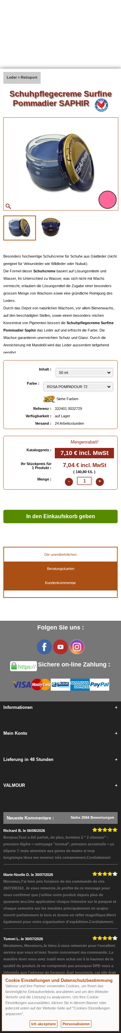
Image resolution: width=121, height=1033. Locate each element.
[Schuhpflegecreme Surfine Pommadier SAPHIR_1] (19, 228)
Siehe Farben (66, 399)
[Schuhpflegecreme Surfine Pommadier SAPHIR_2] (51, 227)
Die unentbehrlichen (60, 554)
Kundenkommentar (60, 583)
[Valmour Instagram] (77, 647)
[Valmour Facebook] (44, 647)
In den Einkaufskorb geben (60, 516)
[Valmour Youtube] (60, 647)
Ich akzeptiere (43, 1024)
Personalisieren (76, 1024)
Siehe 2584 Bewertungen (92, 817)
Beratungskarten (60, 569)
